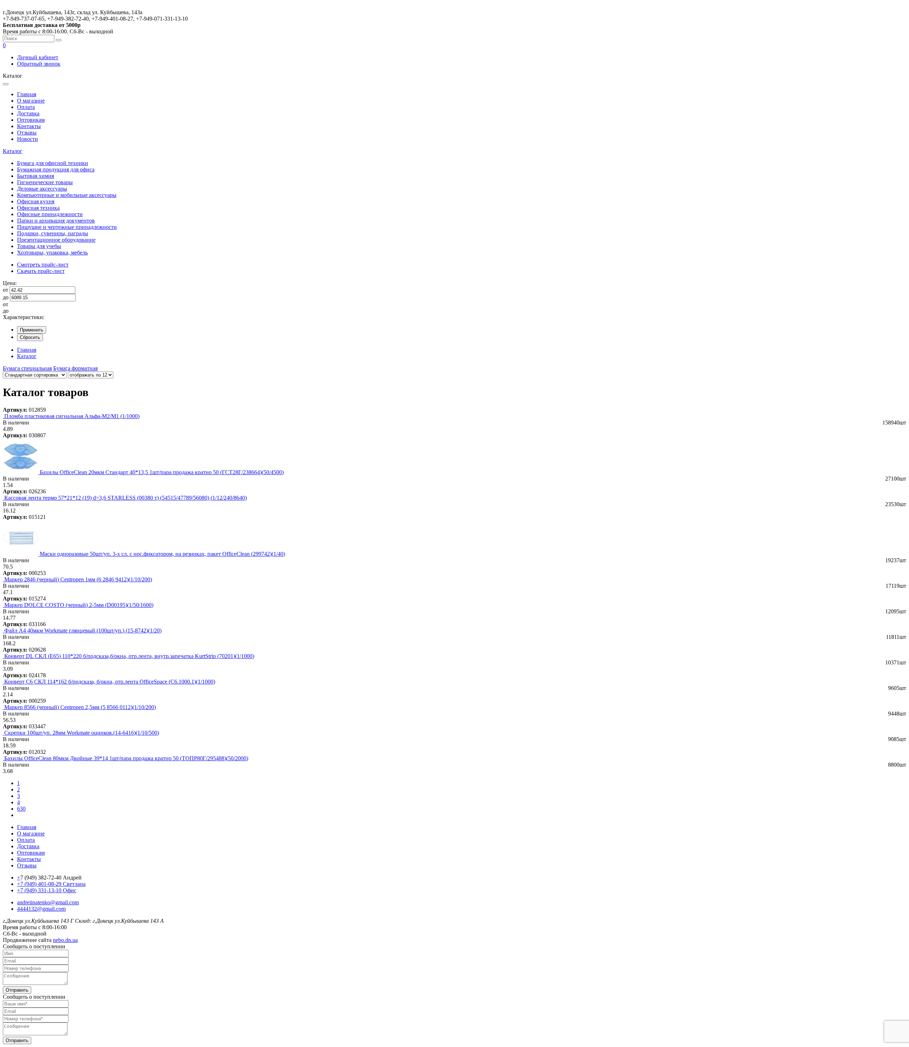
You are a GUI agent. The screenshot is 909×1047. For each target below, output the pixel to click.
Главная (26, 94)
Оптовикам (31, 120)
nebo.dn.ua (65, 940)
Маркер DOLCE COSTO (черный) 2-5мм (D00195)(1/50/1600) (78, 605)
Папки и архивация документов (56, 221)
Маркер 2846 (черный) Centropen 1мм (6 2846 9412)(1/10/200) (78, 579)
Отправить (17, 990)
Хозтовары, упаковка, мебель (52, 253)
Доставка (28, 113)
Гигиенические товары (45, 182)
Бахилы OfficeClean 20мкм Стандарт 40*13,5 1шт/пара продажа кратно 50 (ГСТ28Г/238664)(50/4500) (162, 472)
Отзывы (27, 133)
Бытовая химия (35, 176)
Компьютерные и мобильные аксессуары (66, 195)
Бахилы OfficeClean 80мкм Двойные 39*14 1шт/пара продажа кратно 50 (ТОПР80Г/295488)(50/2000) (126, 758)
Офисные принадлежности (50, 214)
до (6, 297)
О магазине (31, 101)
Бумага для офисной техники (52, 163)
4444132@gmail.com (41, 909)
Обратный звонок (38, 64)
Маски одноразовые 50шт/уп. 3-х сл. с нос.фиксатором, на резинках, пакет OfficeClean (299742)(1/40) (162, 554)
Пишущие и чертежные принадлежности (67, 227)
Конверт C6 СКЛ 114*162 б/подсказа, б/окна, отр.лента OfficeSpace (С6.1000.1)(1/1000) (109, 682)
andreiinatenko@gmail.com (48, 902)
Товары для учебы (39, 246)
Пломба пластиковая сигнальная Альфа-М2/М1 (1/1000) (72, 416)
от (5, 290)
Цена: (10, 283)
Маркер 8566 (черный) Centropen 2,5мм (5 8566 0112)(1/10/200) (80, 707)
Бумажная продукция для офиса (55, 169)
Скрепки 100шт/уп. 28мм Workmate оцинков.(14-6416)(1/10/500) (81, 733)
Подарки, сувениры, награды (52, 233)
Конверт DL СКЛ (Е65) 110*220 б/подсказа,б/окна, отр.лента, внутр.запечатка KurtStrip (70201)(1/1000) (129, 656)
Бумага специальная (27, 368)
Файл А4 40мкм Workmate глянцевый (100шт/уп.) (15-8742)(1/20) (83, 630)
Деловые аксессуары (42, 189)
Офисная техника (38, 208)
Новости (27, 139)
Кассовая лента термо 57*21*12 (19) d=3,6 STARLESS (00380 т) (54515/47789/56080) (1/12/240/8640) (125, 498)
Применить (31, 330)
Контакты (29, 126)
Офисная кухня (35, 201)
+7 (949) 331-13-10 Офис (46, 890)
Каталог (12, 151)
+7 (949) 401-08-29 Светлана (51, 884)
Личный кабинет (37, 57)
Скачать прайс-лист (41, 271)
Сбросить (30, 337)
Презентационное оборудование (56, 240)
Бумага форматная (75, 368)
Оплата (26, 107)
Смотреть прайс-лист (43, 265)
